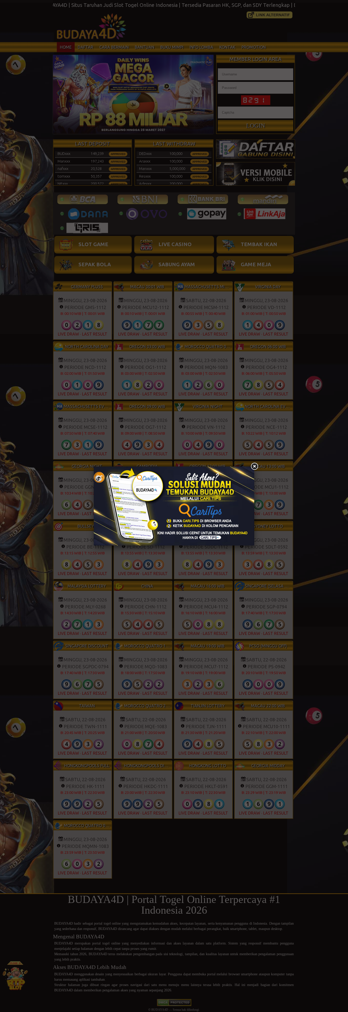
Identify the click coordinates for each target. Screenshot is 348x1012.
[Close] (254, 466)
